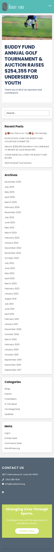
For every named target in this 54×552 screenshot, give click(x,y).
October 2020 (12, 334)
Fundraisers (11, 398)
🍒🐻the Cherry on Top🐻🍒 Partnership (26, 133)
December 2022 (13, 247)
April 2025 (10, 197)
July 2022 (9, 263)
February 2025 (12, 207)
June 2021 (9, 308)
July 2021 (9, 303)
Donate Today (27, 531)
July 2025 (9, 186)
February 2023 (12, 237)
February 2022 (12, 288)
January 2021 (11, 324)
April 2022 (10, 278)
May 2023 (9, 227)
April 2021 (9, 313)
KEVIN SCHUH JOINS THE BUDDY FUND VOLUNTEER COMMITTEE (24, 140)
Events (8, 393)
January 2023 (11, 242)
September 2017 (13, 369)
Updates (9, 414)
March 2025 (11, 202)
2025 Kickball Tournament (18, 162)
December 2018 (13, 364)
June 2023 (10, 222)
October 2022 (12, 258)
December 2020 (13, 329)
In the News (11, 404)
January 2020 (11, 349)
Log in (7, 433)
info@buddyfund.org (15, 484)
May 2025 (9, 192)
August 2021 (11, 298)
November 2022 (13, 253)
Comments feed (13, 443)
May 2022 (9, 273)
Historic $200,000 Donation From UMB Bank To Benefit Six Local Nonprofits (27, 148)
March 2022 (11, 283)
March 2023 (11, 232)
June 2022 (10, 268)
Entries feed (11, 438)
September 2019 (13, 359)
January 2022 (11, 293)
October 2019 (11, 354)
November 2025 (13, 181)
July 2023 (9, 217)
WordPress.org (12, 448)
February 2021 (12, 319)
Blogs (7, 388)
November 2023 (13, 212)
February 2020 (12, 344)
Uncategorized (12, 409)
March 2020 (11, 339)
